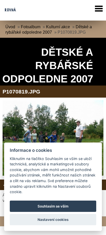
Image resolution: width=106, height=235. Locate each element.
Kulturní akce (58, 27)
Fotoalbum (30, 27)
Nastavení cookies (53, 220)
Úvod (10, 27)
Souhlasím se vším (53, 206)
